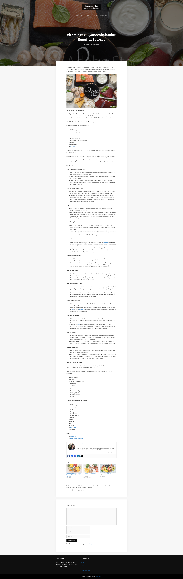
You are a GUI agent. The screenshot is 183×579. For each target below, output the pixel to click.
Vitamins (70, 484)
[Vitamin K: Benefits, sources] (108, 468)
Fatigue (93, 485)
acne (73, 309)
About (82, 15)
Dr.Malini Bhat (95, 44)
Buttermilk (73, 427)
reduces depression (82, 487)
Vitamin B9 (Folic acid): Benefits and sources (77, 489)
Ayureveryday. (91, 6)
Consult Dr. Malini (104, 15)
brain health (79, 485)
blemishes (82, 309)
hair (79, 324)
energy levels (89, 485)
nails (76, 487)
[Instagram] (75, 456)
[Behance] (72, 456)
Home (76, 15)
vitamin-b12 (73, 436)
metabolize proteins (70, 487)
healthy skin (103, 485)
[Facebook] (68, 456)
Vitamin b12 (89, 487)
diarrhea (72, 146)
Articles (87, 15)
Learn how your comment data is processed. (97, 544)
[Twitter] (81, 456)
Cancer (83, 485)
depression (105, 242)
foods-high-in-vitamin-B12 (77, 438)
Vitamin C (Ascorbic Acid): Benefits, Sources (77, 490)
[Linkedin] (78, 456)
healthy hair (98, 485)
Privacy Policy (84, 568)
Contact (96, 15)
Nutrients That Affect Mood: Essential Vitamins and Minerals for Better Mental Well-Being (74, 475)
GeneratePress (98, 576)
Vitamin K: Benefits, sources (105, 473)
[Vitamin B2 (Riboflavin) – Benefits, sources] (91, 468)
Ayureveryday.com (111, 452)
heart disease (109, 485)
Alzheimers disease (72, 485)
